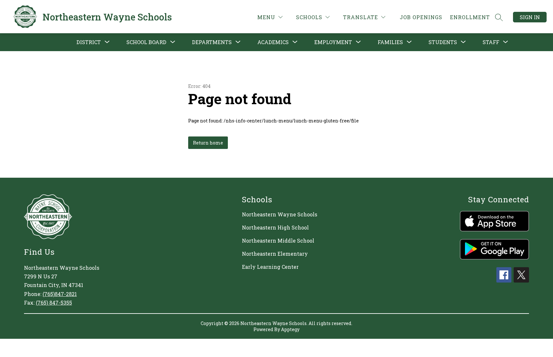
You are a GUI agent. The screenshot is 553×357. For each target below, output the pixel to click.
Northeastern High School (275, 227)
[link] (421, 17)
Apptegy (290, 329)
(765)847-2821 (60, 294)
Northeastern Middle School (278, 240)
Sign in (530, 17)
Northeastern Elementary (275, 253)
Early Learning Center (270, 266)
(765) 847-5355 (54, 302)
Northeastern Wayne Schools (279, 214)
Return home (208, 143)
